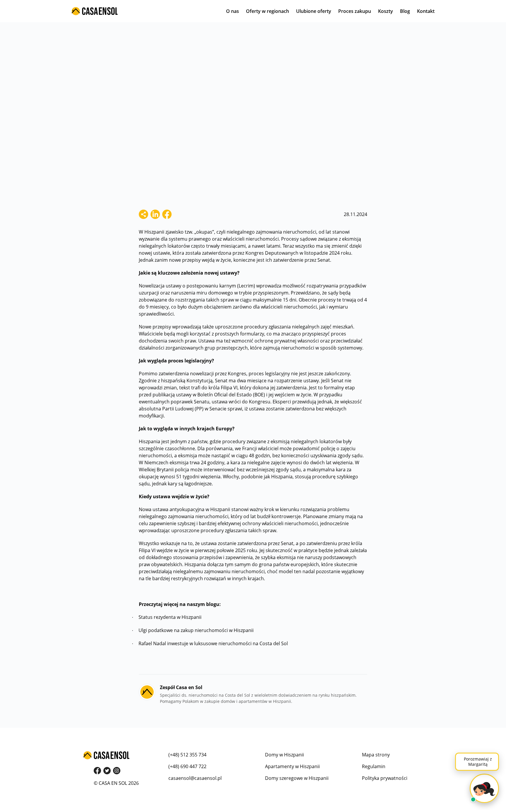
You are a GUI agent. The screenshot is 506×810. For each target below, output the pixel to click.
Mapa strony (376, 754)
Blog (405, 11)
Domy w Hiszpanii (284, 754)
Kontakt (426, 11)
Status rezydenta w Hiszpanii (170, 617)
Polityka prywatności (384, 778)
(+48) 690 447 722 (187, 766)
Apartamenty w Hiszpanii (292, 766)
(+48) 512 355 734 (187, 754)
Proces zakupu (354, 11)
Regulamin (373, 766)
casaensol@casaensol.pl (195, 778)
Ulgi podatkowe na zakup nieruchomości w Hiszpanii (196, 630)
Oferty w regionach (267, 11)
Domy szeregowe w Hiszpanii (297, 778)
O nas (232, 11)
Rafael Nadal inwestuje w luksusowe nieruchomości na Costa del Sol (213, 643)
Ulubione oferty (313, 11)
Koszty (385, 11)
